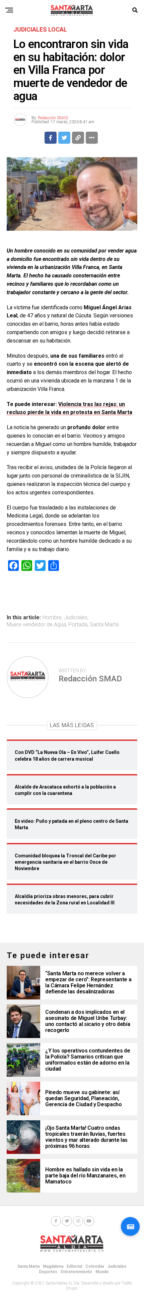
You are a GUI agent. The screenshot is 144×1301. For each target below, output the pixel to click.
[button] (130, 1226)
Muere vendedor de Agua (36, 624)
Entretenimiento (76, 1271)
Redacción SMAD (53, 118)
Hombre (52, 617)
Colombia (94, 1266)
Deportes (48, 1271)
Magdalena (53, 1266)
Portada (77, 624)
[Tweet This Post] (64, 138)
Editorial (74, 1266)
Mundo (102, 1271)
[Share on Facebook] (51, 138)
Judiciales (75, 617)
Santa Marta (104, 624)
